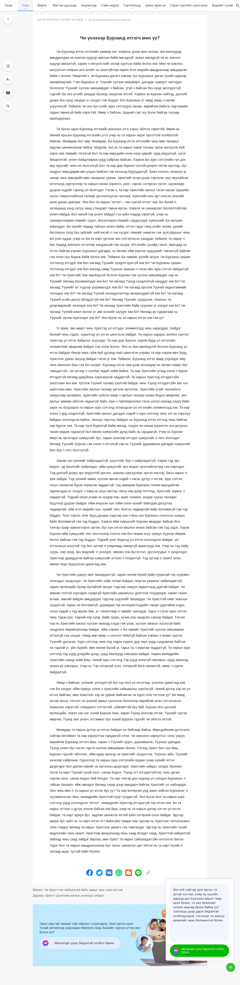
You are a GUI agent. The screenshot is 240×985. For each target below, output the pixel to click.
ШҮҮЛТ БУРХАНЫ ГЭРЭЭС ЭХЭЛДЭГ (60, 19)
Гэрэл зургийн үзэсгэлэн (188, 5)
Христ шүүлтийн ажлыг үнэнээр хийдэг (74, 895)
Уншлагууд (89, 5)
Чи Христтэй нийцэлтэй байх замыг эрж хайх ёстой (83, 890)
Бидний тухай (222, 5)
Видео (42, 5)
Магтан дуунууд (64, 5)
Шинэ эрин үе (155, 5)
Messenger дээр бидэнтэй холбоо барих (203, 950)
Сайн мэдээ (110, 5)
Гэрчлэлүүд (132, 5)
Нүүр (8, 5)
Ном (25, 5)
